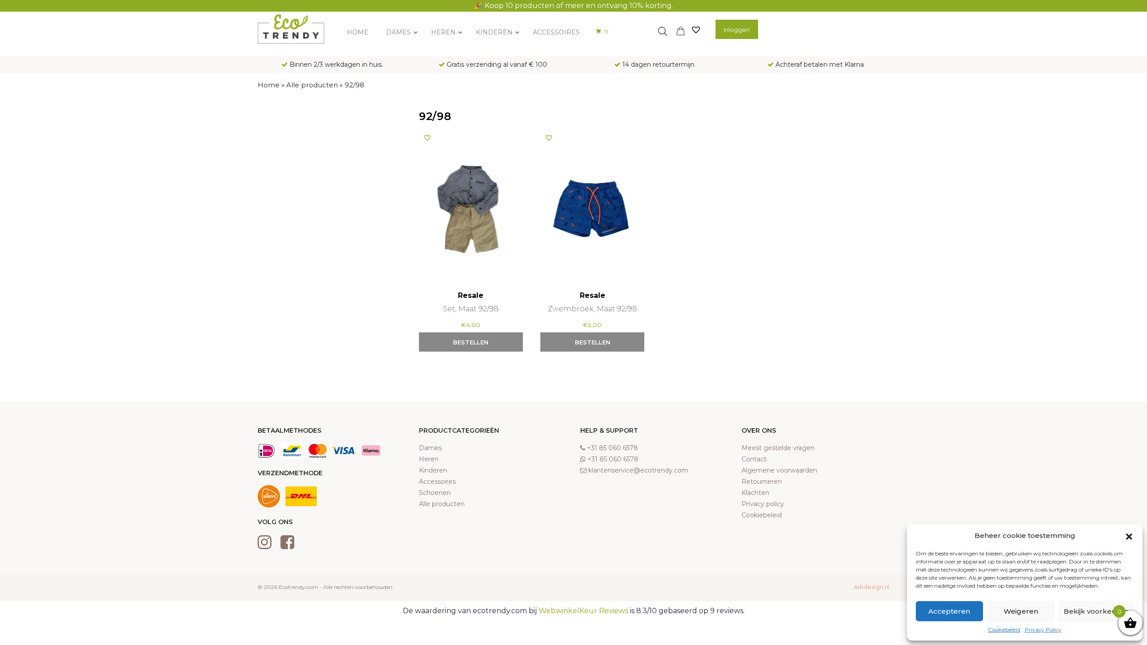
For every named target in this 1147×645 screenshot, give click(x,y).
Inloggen (737, 29)
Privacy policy (763, 504)
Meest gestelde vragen (778, 448)
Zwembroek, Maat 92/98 (592, 309)
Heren (429, 459)
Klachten (755, 493)
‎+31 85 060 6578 (612, 448)
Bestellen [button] (470, 342)
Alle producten (312, 85)
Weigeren (1021, 611)
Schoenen (435, 493)
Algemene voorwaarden (779, 470)
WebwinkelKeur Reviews (583, 610)
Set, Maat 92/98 (471, 309)
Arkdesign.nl (871, 586)
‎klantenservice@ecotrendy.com (638, 470)
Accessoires (437, 481)
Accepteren (949, 611)
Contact (754, 459)
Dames (430, 448)
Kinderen (433, 470)
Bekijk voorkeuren (1096, 611)
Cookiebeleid (1004, 629)
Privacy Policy (1043, 629)
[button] (1129, 535)
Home (269, 85)
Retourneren (762, 481)
